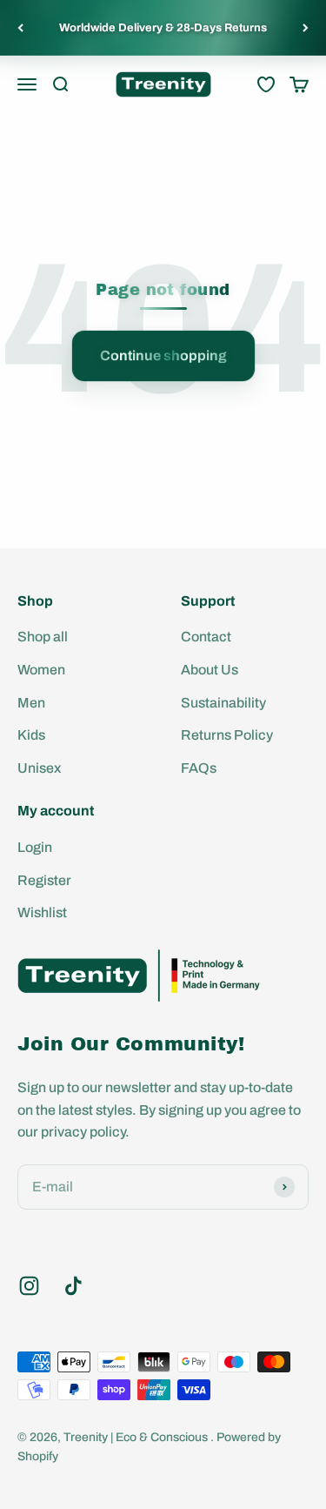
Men (31, 702)
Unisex (39, 768)
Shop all (42, 636)
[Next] (306, 28)
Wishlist (42, 912)
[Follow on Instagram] (29, 1286)
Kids (31, 735)
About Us (209, 669)
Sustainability (223, 702)
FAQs (198, 768)
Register (44, 880)
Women (41, 669)
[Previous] (20, 28)
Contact (206, 636)
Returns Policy (227, 735)
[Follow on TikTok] (73, 1286)
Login (34, 847)
